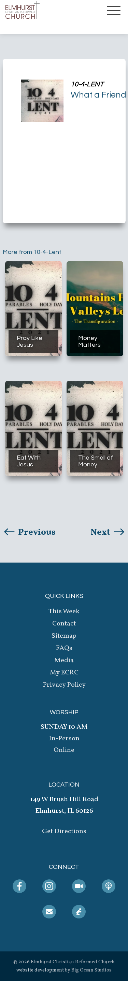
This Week (64, 611)
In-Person (64, 738)
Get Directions (64, 831)
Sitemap (64, 636)
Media (64, 660)
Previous (36, 532)
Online (64, 750)
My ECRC (64, 672)
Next (101, 532)
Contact (64, 624)
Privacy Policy (64, 685)
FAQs (64, 648)
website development (40, 970)
